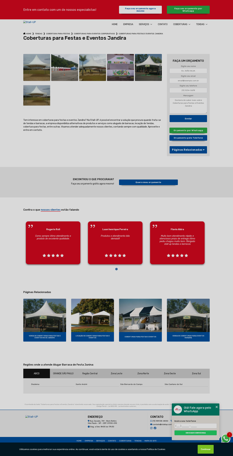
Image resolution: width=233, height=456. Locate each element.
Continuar (205, 449)
